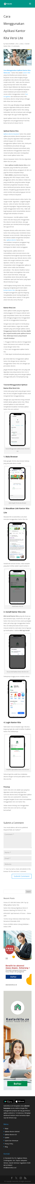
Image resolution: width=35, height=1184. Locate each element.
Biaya (6, 1128)
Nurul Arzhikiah (9, 44)
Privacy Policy (9, 1144)
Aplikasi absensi (11, 240)
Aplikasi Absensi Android (12, 1131)
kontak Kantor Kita (9, 290)
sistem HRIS (26, 73)
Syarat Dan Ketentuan (11, 1140)
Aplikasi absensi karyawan (12, 134)
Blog (6, 1147)
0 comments (16, 46)
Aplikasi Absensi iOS (11, 1134)
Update (7, 1137)
